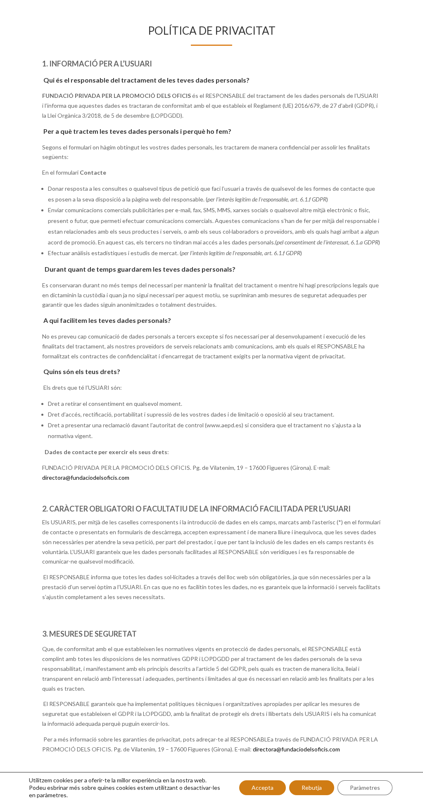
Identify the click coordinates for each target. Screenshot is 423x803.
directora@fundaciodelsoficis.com (85, 477)
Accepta (262, 787)
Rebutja (312, 787)
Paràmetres (365, 787)
